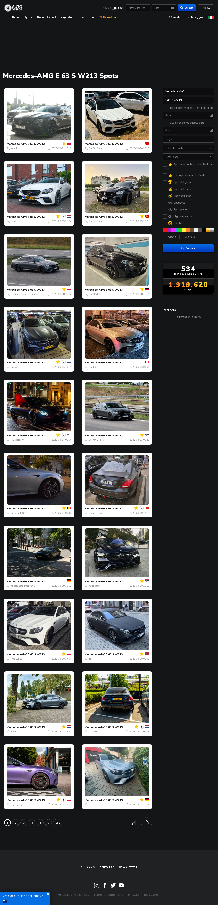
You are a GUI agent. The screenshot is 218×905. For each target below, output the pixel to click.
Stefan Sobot (96, 148)
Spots (28, 17)
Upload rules (86, 17)
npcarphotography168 (23, 585)
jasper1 (15, 367)
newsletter (128, 867)
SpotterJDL (95, 294)
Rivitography (17, 440)
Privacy (133, 895)
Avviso (177, 17)
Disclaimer (152, 895)
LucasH (93, 731)
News (106, 8)
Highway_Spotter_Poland (24, 294)
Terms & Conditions (108, 895)
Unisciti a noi (46, 17)
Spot (120, 8)
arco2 (14, 148)
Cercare (188, 7)
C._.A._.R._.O (17, 804)
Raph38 (93, 367)
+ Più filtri (205, 7)
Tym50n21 (16, 658)
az (90, 658)
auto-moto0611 (19, 513)
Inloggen (197, 17)
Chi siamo (88, 867)
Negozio (66, 17)
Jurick (14, 221)
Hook (14, 731)
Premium (109, 17)
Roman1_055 (96, 513)
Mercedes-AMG (17, 144)
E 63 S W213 (36, 144)
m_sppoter (94, 585)
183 (57, 823)
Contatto (107, 867)
